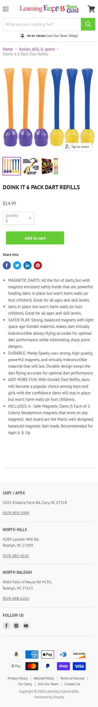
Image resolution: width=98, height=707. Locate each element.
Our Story (25, 684)
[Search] (88, 24)
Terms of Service (72, 678)
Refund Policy (44, 678)
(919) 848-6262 (16, 598)
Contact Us (72, 684)
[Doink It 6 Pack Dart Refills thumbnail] (11, 166)
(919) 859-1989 (16, 512)
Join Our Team (48, 684)
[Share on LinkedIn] (27, 265)
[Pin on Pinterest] (38, 265)
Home (8, 49)
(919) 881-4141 (16, 555)
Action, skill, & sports (37, 49)
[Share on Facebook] (7, 265)
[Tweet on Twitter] (17, 265)
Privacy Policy (18, 678)
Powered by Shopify (49, 697)
